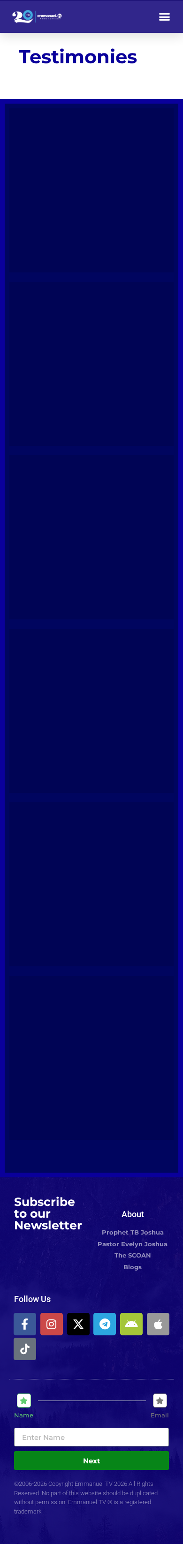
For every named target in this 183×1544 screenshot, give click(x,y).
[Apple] (158, 1324)
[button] (165, 16)
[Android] (131, 1324)
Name (23, 1415)
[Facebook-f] (25, 1324)
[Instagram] (51, 1324)
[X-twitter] (78, 1324)
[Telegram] (104, 1324)
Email (160, 1415)
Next (91, 1460)
